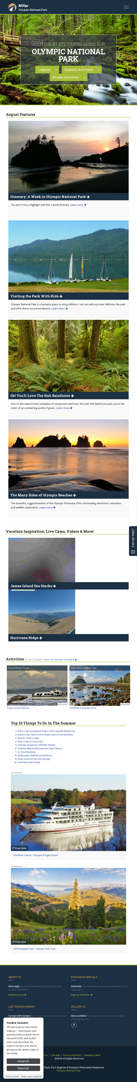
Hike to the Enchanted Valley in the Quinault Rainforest (46, 731)
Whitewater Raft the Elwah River (35, 755)
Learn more (77, 204)
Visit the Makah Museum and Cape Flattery (40, 748)
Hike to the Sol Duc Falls (30, 741)
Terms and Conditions (31, 1076)
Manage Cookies (92, 1055)
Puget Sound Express (18, 707)
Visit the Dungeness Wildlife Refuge (36, 744)
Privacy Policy (12, 1076)
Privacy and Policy (72, 1055)
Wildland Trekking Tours (83, 707)
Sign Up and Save (80, 994)
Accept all (23, 1061)
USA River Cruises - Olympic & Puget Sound (35, 855)
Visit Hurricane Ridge (29, 762)
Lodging (44, 70)
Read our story (16, 994)
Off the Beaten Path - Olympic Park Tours (34, 948)
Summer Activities (78, 70)
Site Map (55, 1055)
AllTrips (23, 6)
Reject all (23, 1068)
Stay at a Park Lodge (28, 738)
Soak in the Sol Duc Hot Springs (34, 758)
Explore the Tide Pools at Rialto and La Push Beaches (45, 734)
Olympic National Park (33, 9)
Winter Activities (65, 77)
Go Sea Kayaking (26, 751)
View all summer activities (59, 659)
